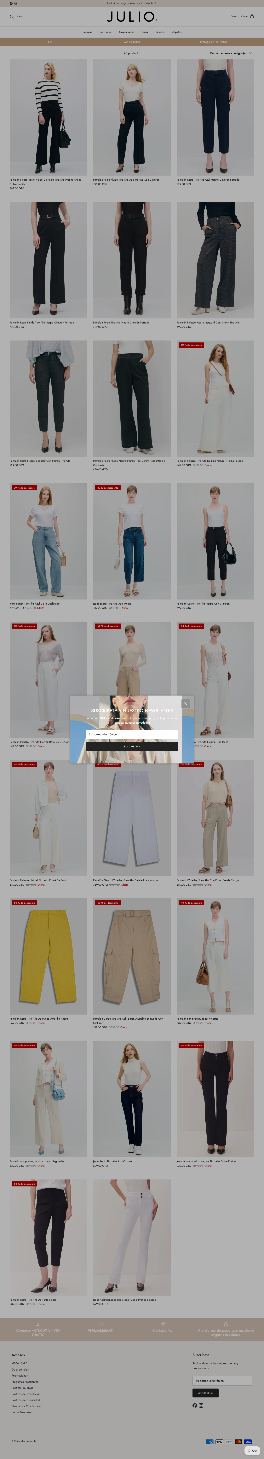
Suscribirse (132, 746)
